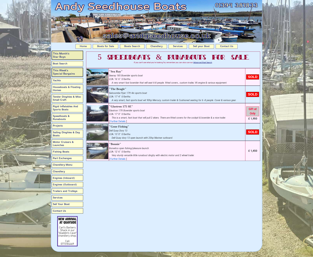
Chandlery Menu (62, 164)
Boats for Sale (105, 46)
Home (83, 46)
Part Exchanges (62, 158)
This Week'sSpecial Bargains (64, 72)
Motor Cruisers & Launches (63, 144)
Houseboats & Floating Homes (67, 89)
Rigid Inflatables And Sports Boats (65, 108)
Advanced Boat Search (202, 62)
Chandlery (156, 46)
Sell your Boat (201, 46)
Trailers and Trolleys (65, 191)
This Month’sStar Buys (61, 55)
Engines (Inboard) (64, 178)
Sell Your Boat (61, 204)
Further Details (118, 121)
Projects (58, 125)
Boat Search (60, 63)
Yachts (57, 80)
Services (178, 46)
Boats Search (132, 46)
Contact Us (226, 46)
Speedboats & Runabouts (61, 118)
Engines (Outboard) (65, 184)
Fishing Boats (61, 151)
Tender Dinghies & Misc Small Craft (67, 98)
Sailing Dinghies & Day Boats (66, 134)
